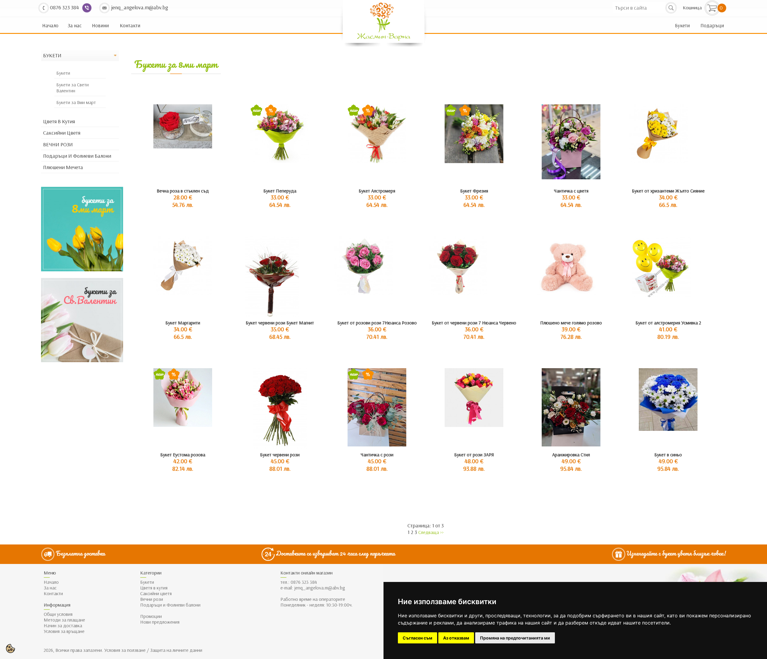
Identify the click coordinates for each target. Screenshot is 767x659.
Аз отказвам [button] (456, 637)
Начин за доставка (63, 625)
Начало (50, 25)
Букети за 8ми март (76, 102)
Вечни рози (151, 599)
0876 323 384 (304, 582)
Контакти (130, 25)
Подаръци (712, 25)
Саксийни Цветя (61, 133)
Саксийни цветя (156, 593)
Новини (100, 25)
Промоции (151, 616)
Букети (682, 25)
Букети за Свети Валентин (72, 88)
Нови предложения (159, 622)
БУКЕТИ (52, 55)
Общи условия (58, 614)
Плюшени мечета (63, 167)
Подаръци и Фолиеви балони (77, 156)
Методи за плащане (64, 620)
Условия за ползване (124, 650)
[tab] (80, 55)
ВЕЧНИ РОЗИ (58, 144)
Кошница (692, 7)
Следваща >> (431, 532)
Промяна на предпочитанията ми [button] (515, 637)
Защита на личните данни (176, 650)
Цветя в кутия (59, 121)
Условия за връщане (64, 631)
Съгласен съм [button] (417, 637)
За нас (74, 25)
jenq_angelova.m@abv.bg (319, 588)
